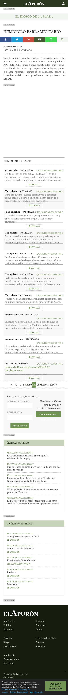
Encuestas (41, 646)
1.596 (25, 384)
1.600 (43, 384)
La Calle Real (9, 646)
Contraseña (14, 412)
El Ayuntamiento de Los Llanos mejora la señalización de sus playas (27, 457)
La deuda (11, 572)
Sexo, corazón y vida (18, 564)
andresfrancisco (12, 46)
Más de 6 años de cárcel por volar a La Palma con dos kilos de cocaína (33, 468)
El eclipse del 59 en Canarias (21, 560)
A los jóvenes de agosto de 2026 (23, 536)
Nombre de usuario (18, 401)
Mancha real (13, 584)
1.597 (29, 384)
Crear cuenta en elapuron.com (48, 415)
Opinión (7, 638)
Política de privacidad (19, 692)
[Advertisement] (34, 123)
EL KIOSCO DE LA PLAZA (34, 16)
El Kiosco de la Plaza (46, 638)
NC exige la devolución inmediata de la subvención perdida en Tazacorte (32, 491)
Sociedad (40, 621)
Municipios (8, 621)
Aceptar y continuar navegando (55, 686)
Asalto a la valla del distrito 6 (21, 548)
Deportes (41, 625)
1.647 (52, 384)
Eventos (40, 642)
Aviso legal (8, 677)
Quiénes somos (11, 659)
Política (7, 625)
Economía (8, 629)
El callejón (13, 540)
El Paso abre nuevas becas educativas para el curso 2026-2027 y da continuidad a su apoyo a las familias (33, 502)
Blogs (6, 642)
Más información (36, 692)
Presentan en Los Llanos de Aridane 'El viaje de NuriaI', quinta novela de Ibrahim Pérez (31, 479)
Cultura (39, 629)
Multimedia (9, 655)
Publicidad (8, 663)
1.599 (38, 384)
